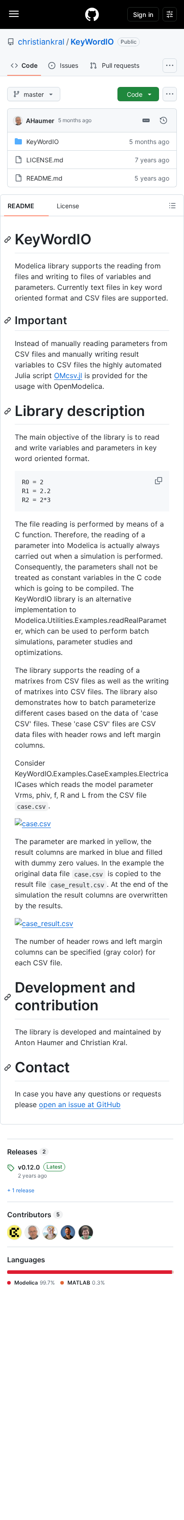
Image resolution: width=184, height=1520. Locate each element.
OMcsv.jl (68, 375)
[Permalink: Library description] (8, 411)
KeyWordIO (92, 41)
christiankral (41, 41)
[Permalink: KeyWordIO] (8, 239)
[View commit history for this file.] (163, 120)
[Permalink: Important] (8, 320)
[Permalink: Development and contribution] (8, 997)
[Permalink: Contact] (8, 1068)
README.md (44, 178)
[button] (159, 480)
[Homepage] (92, 14)
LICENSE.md (44, 160)
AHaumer (40, 120)
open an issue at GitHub (80, 1104)
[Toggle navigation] (14, 14)
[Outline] (172, 205)
